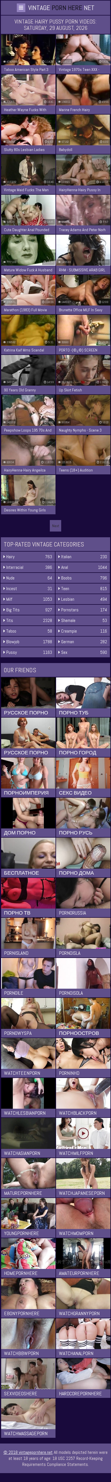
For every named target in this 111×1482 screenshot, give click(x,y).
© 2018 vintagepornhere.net (28, 1452)
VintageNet (61, 7)
